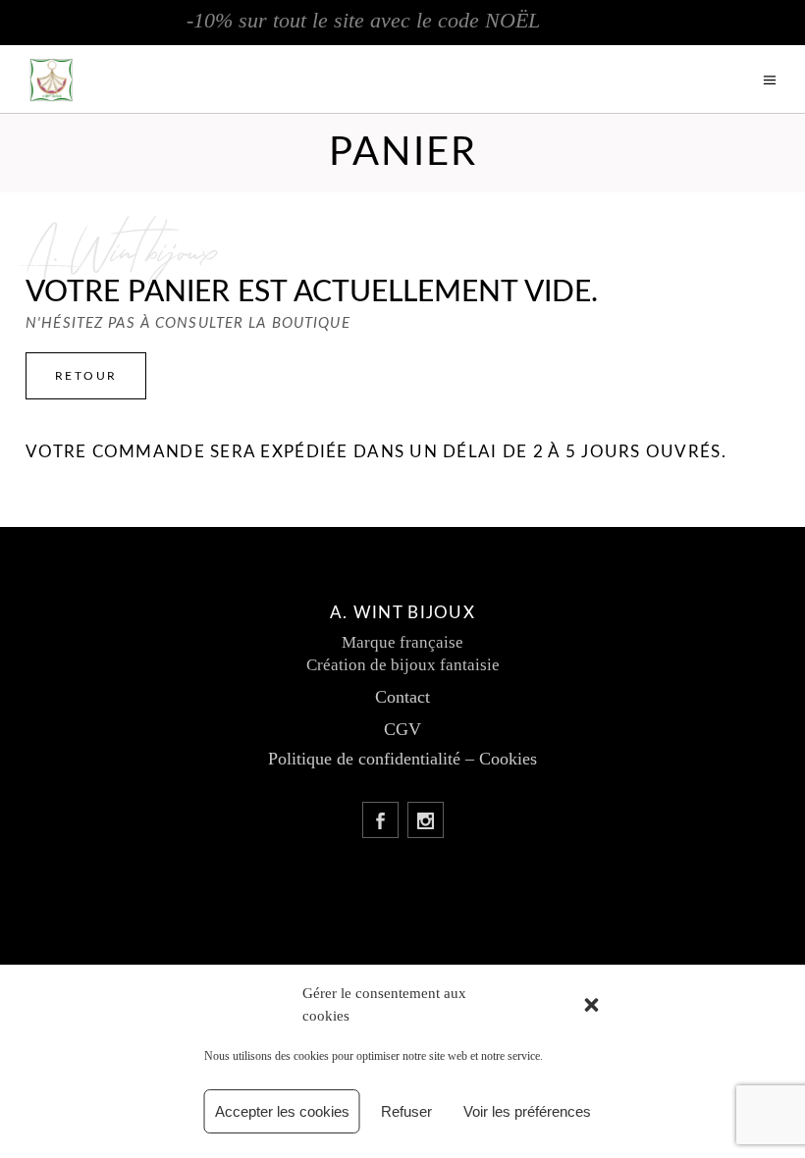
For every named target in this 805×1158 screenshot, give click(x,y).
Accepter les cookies (282, 1111)
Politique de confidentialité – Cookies (402, 758)
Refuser (406, 1111)
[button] (592, 1005)
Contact (402, 697)
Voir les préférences (527, 1111)
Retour (86, 376)
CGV (402, 729)
